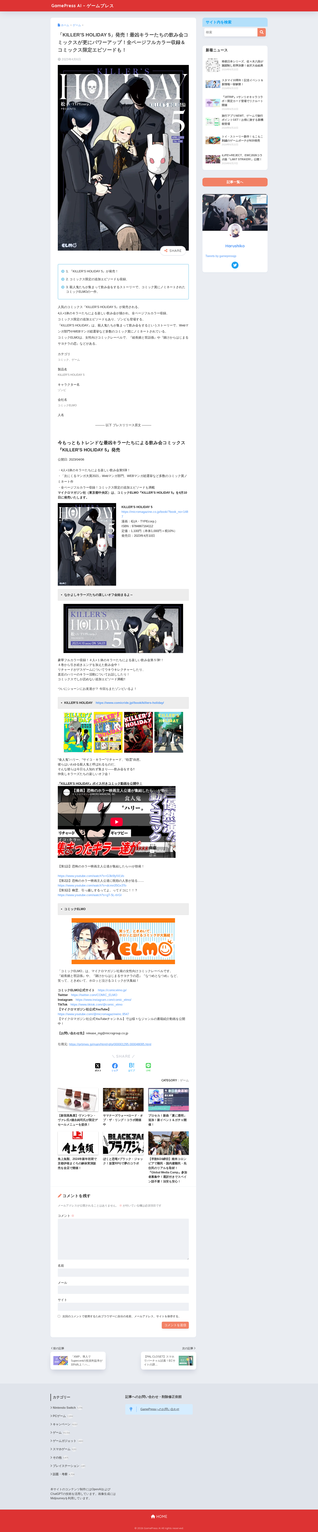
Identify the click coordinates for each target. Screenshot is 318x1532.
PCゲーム (63, 1416)
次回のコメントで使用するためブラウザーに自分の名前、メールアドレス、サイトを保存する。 (121, 1316)
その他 (60, 1457)
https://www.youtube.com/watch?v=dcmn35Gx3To (92, 885)
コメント (66, 1216)
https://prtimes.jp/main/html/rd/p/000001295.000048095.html (110, 1044)
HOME (161, 1516)
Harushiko (235, 245)
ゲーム (184, 1080)
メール (62, 1283)
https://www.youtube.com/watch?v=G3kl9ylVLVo (91, 876)
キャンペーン (65, 1424)
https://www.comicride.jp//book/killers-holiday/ (130, 703)
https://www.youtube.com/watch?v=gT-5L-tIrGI (90, 895)
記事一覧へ (235, 182)
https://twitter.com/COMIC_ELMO (94, 995)
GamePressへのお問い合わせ (159, 1409)
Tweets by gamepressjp (220, 256)
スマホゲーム (64, 1449)
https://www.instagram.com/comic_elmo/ (103, 1000)
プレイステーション (69, 1465)
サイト (62, 1300)
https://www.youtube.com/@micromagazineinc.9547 (93, 1014)
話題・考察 (64, 1474)
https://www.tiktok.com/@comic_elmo (96, 1004)
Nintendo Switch (67, 1407)
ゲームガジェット (68, 1440)
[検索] (261, 32)
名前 (61, 1265)
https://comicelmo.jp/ (112, 990)
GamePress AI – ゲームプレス (82, 5)
